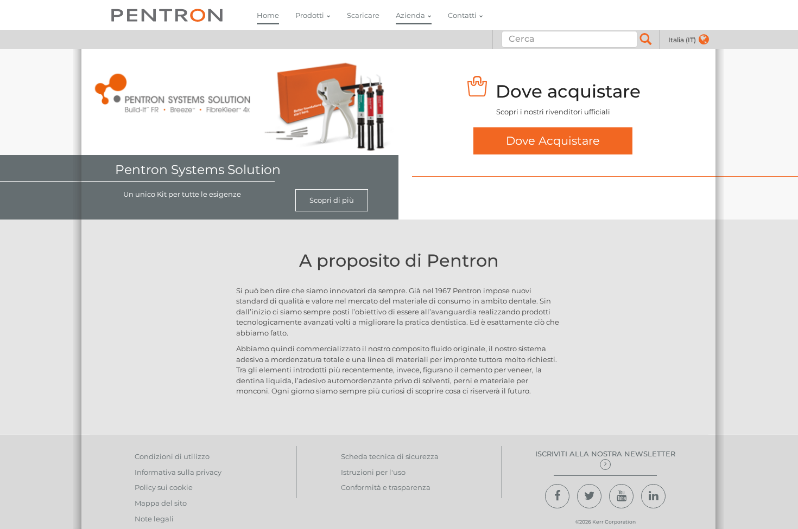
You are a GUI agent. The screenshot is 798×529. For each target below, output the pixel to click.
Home (268, 15)
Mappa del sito (161, 503)
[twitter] (589, 496)
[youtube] (621, 496)
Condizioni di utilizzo (172, 456)
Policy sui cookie (164, 487)
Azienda (410, 15)
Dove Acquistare (553, 140)
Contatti (462, 15)
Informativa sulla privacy (178, 472)
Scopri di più (331, 200)
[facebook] (557, 496)
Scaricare (363, 15)
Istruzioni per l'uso (373, 472)
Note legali (154, 518)
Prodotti (309, 15)
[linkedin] (653, 496)
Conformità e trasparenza (385, 487)
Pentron (167, 15)
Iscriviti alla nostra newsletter (605, 453)
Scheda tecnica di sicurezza (390, 456)
